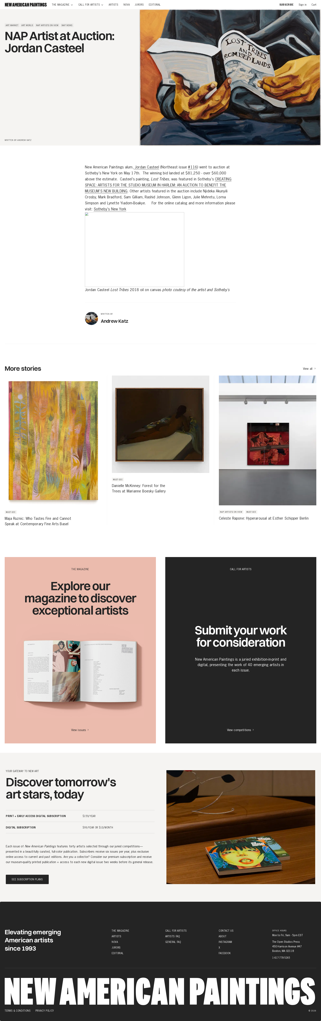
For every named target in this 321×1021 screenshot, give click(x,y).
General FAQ (173, 942)
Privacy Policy (44, 1011)
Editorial (118, 953)
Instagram (225, 942)
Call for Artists (176, 931)
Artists (116, 936)
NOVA (115, 942)
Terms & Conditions (18, 1011)
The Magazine (120, 931)
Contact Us (226, 931)
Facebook (225, 953)
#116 (192, 167)
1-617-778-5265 (281, 957)
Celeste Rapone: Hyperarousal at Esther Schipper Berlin (264, 518)
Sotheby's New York (110, 209)
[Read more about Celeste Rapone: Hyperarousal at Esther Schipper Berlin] (265, 450)
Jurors (116, 948)
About (222, 936)
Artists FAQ (172, 936)
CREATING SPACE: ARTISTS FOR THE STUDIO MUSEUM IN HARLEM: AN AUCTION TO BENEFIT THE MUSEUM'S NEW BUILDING (158, 185)
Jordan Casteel (146, 167)
